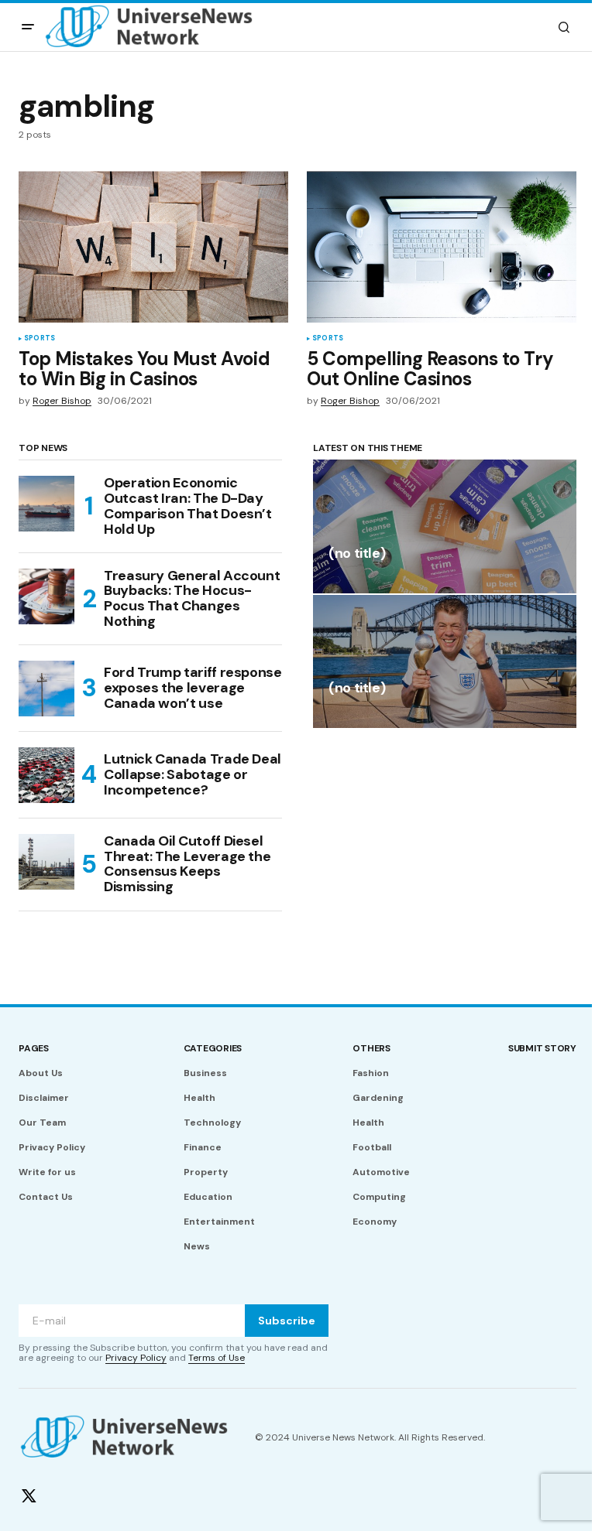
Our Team (42, 1122)
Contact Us (46, 1197)
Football (372, 1147)
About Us (41, 1073)
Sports (39, 339)
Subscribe (286, 1321)
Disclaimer (44, 1098)
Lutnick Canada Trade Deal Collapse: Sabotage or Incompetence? (192, 774)
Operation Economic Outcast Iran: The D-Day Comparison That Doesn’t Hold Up (188, 506)
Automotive (381, 1172)
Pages (34, 1048)
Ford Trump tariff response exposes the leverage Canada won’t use (193, 688)
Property (206, 1172)
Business (205, 1073)
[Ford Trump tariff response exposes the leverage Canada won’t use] (46, 688)
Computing (379, 1197)
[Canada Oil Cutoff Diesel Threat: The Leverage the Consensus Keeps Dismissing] (46, 862)
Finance (203, 1147)
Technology (212, 1122)
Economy (375, 1221)
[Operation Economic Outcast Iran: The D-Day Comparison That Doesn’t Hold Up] (46, 503)
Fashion (371, 1073)
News (197, 1246)
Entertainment (219, 1221)
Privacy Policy (52, 1147)
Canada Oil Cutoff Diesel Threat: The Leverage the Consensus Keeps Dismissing (187, 864)
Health (199, 1098)
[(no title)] (444, 526)
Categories (213, 1048)
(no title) (356, 554)
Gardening (378, 1098)
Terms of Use (216, 1358)
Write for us (47, 1172)
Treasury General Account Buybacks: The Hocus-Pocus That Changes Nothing (192, 599)
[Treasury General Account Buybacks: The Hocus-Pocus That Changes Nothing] (46, 596)
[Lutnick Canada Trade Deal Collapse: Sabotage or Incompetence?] (46, 775)
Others (371, 1048)
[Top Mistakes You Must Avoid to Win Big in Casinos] (153, 247)
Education (208, 1197)
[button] (28, 27)
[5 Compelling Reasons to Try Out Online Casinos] (441, 247)
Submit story (542, 1048)
